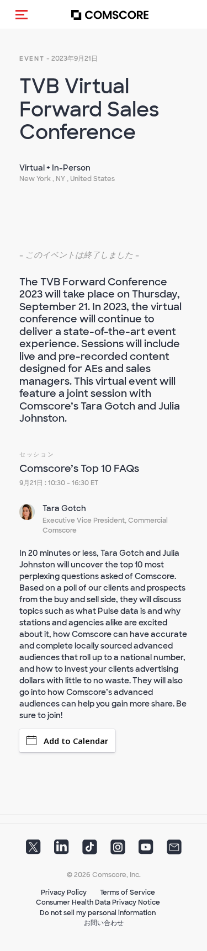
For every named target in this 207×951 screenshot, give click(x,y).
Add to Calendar (76, 740)
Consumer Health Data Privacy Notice (98, 902)
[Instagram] (117, 850)
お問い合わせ (104, 922)
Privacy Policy (64, 892)
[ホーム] (109, 14)
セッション (37, 454)
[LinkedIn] (61, 850)
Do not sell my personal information (98, 913)
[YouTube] (146, 850)
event (32, 58)
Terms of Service (127, 892)
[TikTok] (89, 850)
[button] (21, 14)
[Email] (174, 850)
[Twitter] (33, 850)
